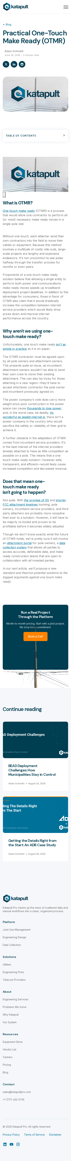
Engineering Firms (13, 972)
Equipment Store (13, 1041)
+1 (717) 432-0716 (13, 1099)
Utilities (7, 964)
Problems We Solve (14, 1006)
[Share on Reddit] (22, 64)
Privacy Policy (11, 1134)
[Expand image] (4, 194)
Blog (7, 24)
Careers (7, 1057)
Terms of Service (34, 1134)
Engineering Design (14, 937)
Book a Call (35, 636)
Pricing (7, 1064)
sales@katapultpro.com (17, 1091)
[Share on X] (6, 64)
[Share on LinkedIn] (14, 64)
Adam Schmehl (14, 51)
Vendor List (9, 1049)
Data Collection (12, 944)
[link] (16, 6)
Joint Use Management (16, 929)
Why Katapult (11, 1014)
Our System (10, 1022)
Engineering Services (15, 999)
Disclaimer (55, 1134)
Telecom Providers (14, 979)
